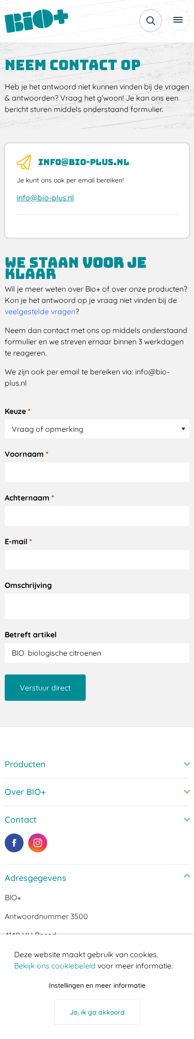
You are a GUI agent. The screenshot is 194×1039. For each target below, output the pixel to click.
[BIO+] (40, 21)
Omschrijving (28, 585)
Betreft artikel (31, 634)
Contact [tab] (21, 819)
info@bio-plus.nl (45, 197)
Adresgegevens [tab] (35, 877)
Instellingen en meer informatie (97, 985)
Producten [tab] (25, 764)
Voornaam (26, 454)
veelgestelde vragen (40, 311)
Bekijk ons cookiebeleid (55, 965)
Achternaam (29, 497)
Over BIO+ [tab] (25, 791)
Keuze (18, 411)
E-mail (18, 541)
